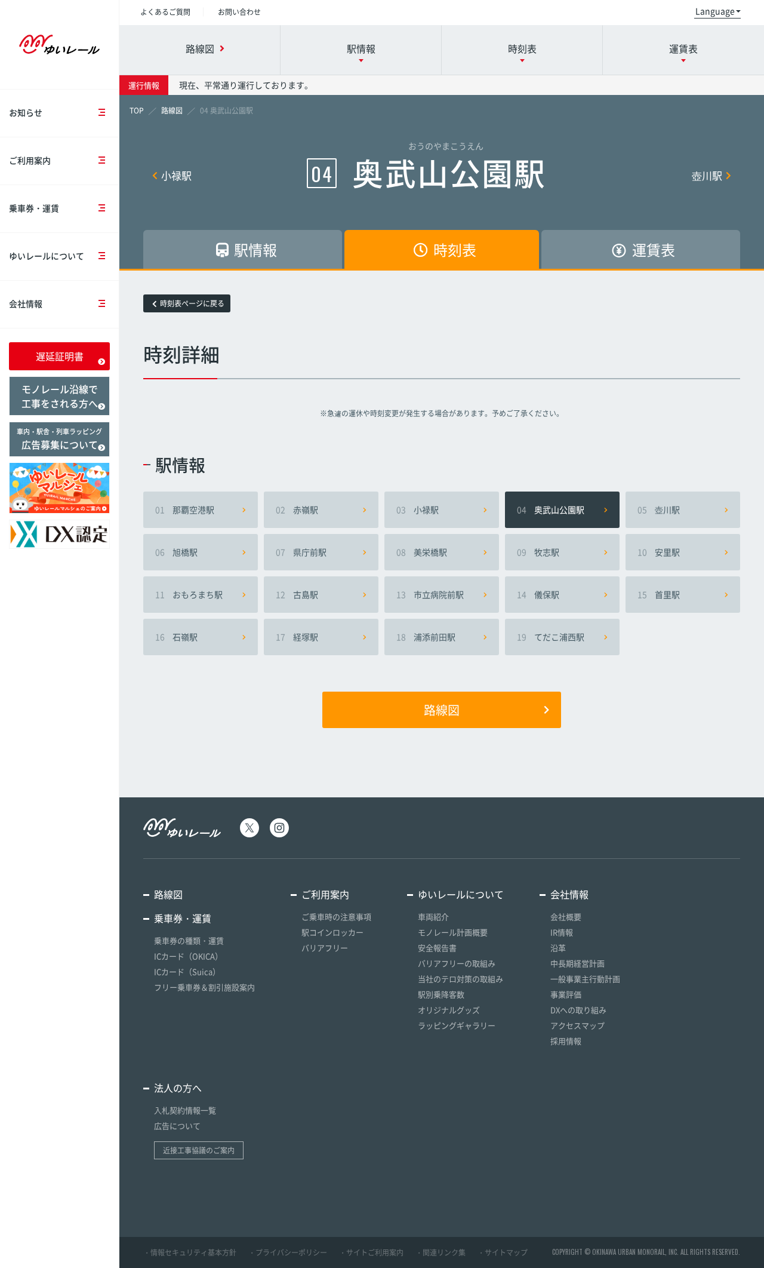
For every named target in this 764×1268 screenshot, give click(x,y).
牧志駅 (538, 552)
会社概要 (565, 916)
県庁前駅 (301, 552)
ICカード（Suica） (187, 971)
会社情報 (25, 303)
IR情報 (561, 932)
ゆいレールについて (46, 256)
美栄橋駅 (421, 552)
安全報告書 (437, 947)
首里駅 (658, 594)
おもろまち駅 (189, 594)
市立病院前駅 (430, 594)
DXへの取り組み (578, 1009)
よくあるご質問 (165, 12)
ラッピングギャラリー (456, 1025)
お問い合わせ (239, 12)
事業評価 (565, 994)
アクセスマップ (577, 1025)
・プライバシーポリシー (287, 1252)
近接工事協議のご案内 (199, 1150)
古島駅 (297, 594)
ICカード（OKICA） (188, 956)
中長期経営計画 (577, 963)
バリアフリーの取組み (456, 963)
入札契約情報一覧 (185, 1110)
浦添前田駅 (425, 637)
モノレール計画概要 (453, 932)
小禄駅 (176, 175)
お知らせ (25, 112)
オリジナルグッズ (449, 1009)
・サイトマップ (503, 1252)
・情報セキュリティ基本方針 (189, 1252)
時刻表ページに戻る (192, 303)
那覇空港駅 (184, 509)
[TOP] (137, 110)
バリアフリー (324, 947)
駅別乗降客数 (441, 994)
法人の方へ (178, 1087)
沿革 (558, 947)
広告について (177, 1125)
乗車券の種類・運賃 (189, 940)
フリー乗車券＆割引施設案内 (204, 987)
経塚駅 (297, 637)
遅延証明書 (60, 356)
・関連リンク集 (440, 1252)
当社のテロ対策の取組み (460, 978)
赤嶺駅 (297, 509)
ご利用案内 (30, 160)
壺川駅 (707, 175)
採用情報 (565, 1040)
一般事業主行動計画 (585, 978)
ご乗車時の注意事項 (336, 916)
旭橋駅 (176, 552)
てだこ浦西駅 (550, 637)
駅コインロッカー (332, 932)
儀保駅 (538, 594)
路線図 (442, 710)
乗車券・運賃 (34, 208)
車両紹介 (433, 916)
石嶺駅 (176, 637)
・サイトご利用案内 (371, 1252)
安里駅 (658, 552)
